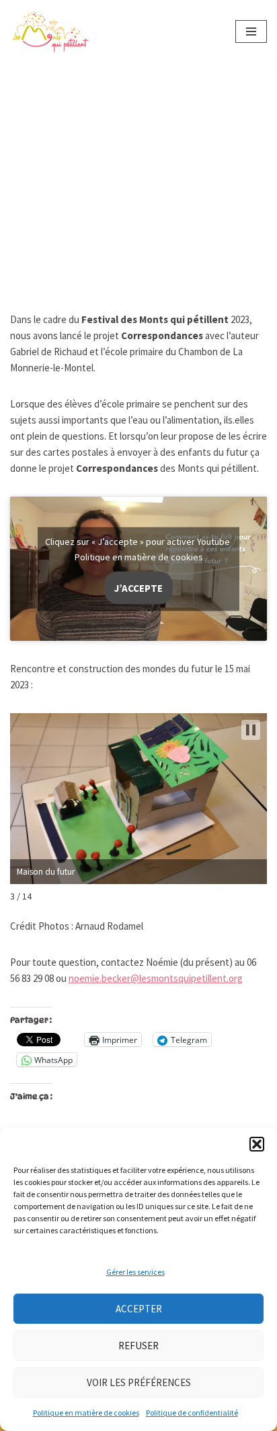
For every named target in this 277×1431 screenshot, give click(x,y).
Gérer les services (135, 1272)
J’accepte (138, 587)
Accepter (139, 1308)
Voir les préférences (139, 1382)
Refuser (138, 1345)
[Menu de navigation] (251, 31)
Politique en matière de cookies (86, 1413)
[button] (257, 1144)
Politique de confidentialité (192, 1413)
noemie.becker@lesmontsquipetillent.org (156, 978)
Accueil (44, 112)
